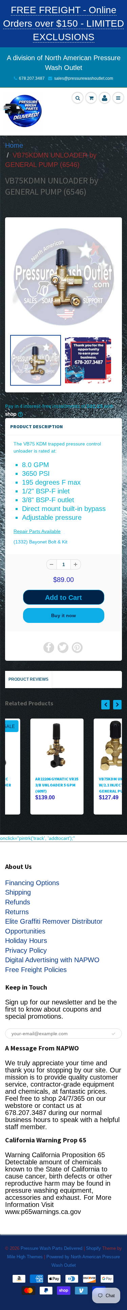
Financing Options (32, 883)
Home (14, 145)
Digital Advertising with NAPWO (52, 960)
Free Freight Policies (36, 969)
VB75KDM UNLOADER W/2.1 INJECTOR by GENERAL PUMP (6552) (95, 785)
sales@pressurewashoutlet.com (83, 78)
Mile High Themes (25, 1256)
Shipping (18, 892)
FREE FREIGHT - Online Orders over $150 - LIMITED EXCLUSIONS (63, 23)
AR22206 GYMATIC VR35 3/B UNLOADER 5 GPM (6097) (31, 785)
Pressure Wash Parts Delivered (51, 1248)
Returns (17, 912)
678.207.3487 (32, 78)
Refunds (17, 902)
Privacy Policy (26, 950)
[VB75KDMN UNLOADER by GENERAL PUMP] (63, 277)
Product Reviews (28, 679)
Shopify (93, 1248)
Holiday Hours (26, 940)
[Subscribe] (113, 1033)
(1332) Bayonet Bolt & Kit (40, 541)
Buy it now (63, 615)
